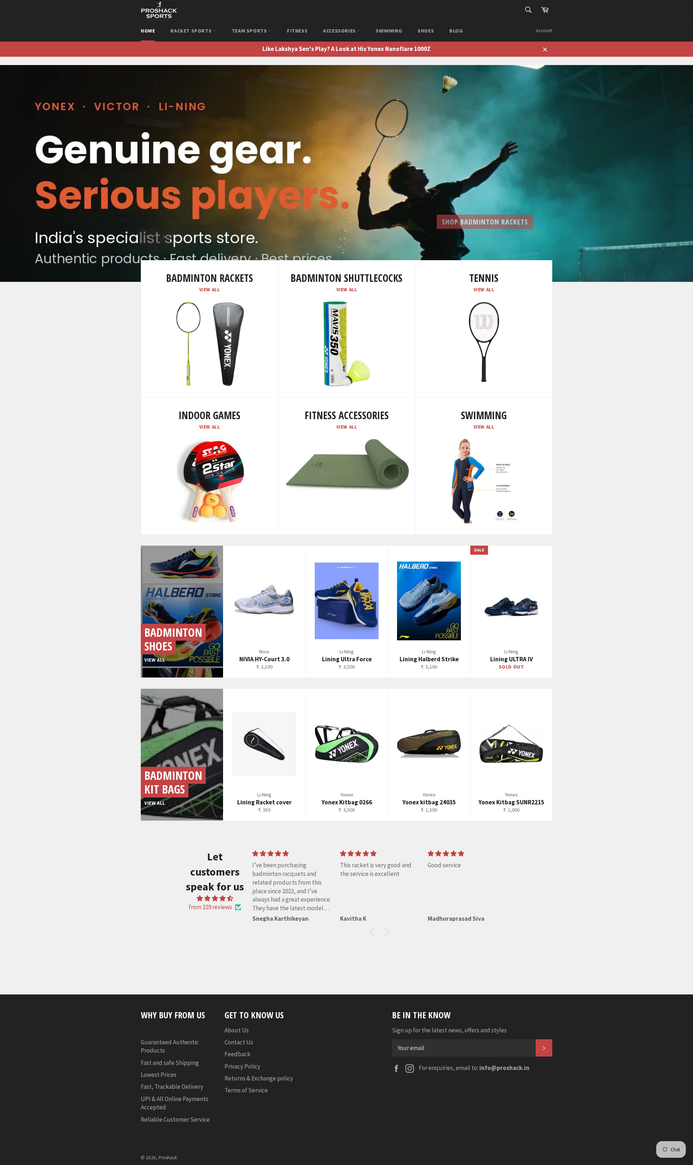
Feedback (237, 1054)
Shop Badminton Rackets (485, 216)
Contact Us (239, 1042)
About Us (237, 1030)
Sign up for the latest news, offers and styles (449, 1030)
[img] (215, 898)
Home (148, 30)
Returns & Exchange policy (259, 1078)
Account (544, 30)
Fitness (297, 30)
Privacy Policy (242, 1066)
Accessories (340, 30)
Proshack (167, 1158)
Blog (456, 30)
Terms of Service (246, 1090)
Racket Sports (191, 30)
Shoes (426, 30)
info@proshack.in (504, 1068)
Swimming (389, 30)
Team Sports (250, 30)
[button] (374, 932)
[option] (346, 173)
